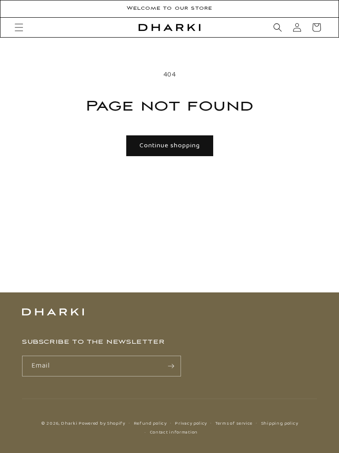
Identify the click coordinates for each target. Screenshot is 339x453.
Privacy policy (191, 423)
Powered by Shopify (102, 423)
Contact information (174, 432)
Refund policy (150, 423)
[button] (19, 27)
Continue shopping (169, 145)
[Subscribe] (171, 366)
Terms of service (233, 423)
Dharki (69, 423)
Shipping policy (279, 423)
